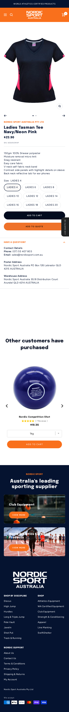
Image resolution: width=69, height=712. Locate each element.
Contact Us (10, 658)
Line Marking (45, 627)
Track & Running (13, 638)
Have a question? (15, 242)
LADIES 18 (32, 204)
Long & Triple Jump (14, 617)
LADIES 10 (13, 196)
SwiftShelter (45, 632)
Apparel (42, 622)
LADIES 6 (30, 187)
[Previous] (5, 116)
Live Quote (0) (65, 227)
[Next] (63, 116)
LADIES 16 (13, 204)
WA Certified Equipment (51, 606)
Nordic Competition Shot (34, 417)
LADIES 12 (32, 196)
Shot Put (8, 632)
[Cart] (63, 14)
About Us (9, 653)
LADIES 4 (12, 187)
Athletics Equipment (49, 601)
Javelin (7, 627)
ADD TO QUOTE (34, 226)
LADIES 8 (48, 187)
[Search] (11, 14)
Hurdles (8, 611)
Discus (7, 601)
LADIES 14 (51, 196)
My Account (10, 679)
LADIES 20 (51, 204)
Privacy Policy (11, 669)
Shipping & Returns (14, 674)
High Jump (10, 606)
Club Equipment (46, 611)
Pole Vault (9, 622)
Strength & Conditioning (51, 617)
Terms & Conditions (14, 663)
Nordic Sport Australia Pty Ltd (24, 122)
